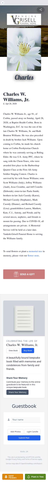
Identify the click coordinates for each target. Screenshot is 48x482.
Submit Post (24, 438)
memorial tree (35, 251)
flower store (33, 255)
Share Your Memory (17, 392)
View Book (13, 350)
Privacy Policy (16, 459)
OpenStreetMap (27, 463)
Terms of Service (31, 459)
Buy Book (28, 350)
